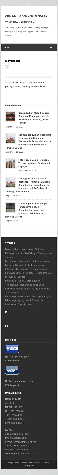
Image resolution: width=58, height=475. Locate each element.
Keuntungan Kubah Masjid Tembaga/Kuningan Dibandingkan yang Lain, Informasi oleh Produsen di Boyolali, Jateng (26, 210)
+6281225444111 (18, 411)
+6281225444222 (14, 414)
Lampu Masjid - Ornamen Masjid (20, 462)
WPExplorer (29, 465)
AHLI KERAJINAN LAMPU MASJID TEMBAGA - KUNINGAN (26, 19)
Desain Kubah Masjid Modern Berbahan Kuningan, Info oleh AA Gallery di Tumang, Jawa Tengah (34, 117)
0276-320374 (19, 418)
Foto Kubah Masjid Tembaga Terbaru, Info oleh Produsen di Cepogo (34, 163)
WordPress (37, 462)
